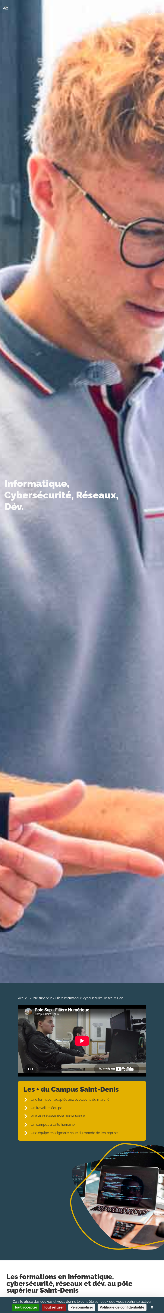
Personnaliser (81, 1307)
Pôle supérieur (42, 998)
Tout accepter (25, 1307)
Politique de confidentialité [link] (122, 1307)
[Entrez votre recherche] (150, 13)
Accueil (23, 998)
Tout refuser (54, 1307)
